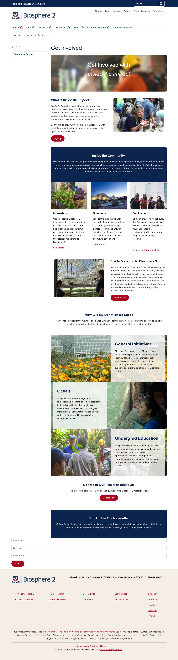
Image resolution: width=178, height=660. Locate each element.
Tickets (98, 11)
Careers (89, 599)
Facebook (152, 599)
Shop (136, 11)
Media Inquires (121, 599)
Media (76, 27)
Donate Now (120, 297)
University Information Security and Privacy (89, 646)
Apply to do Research (25, 599)
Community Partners (24, 54)
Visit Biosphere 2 (25, 593)
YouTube (152, 610)
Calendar (157, 11)
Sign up (57, 138)
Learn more (58, 247)
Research (43, 27)
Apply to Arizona (113, 11)
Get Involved (89, 593)
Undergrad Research (57, 599)
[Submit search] (161, 4)
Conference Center (96, 27)
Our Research (57, 593)
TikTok (152, 616)
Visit (29, 27)
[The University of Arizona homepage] (30, 3)
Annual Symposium (123, 27)
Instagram (152, 593)
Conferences (120, 593)
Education (60, 27)
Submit (17, 563)
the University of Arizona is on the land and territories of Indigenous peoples (79, 631)
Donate (127, 11)
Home (20, 35)
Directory (145, 11)
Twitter (152, 605)
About (16, 27)
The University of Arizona (111, 649)
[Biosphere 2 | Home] (36, 15)
